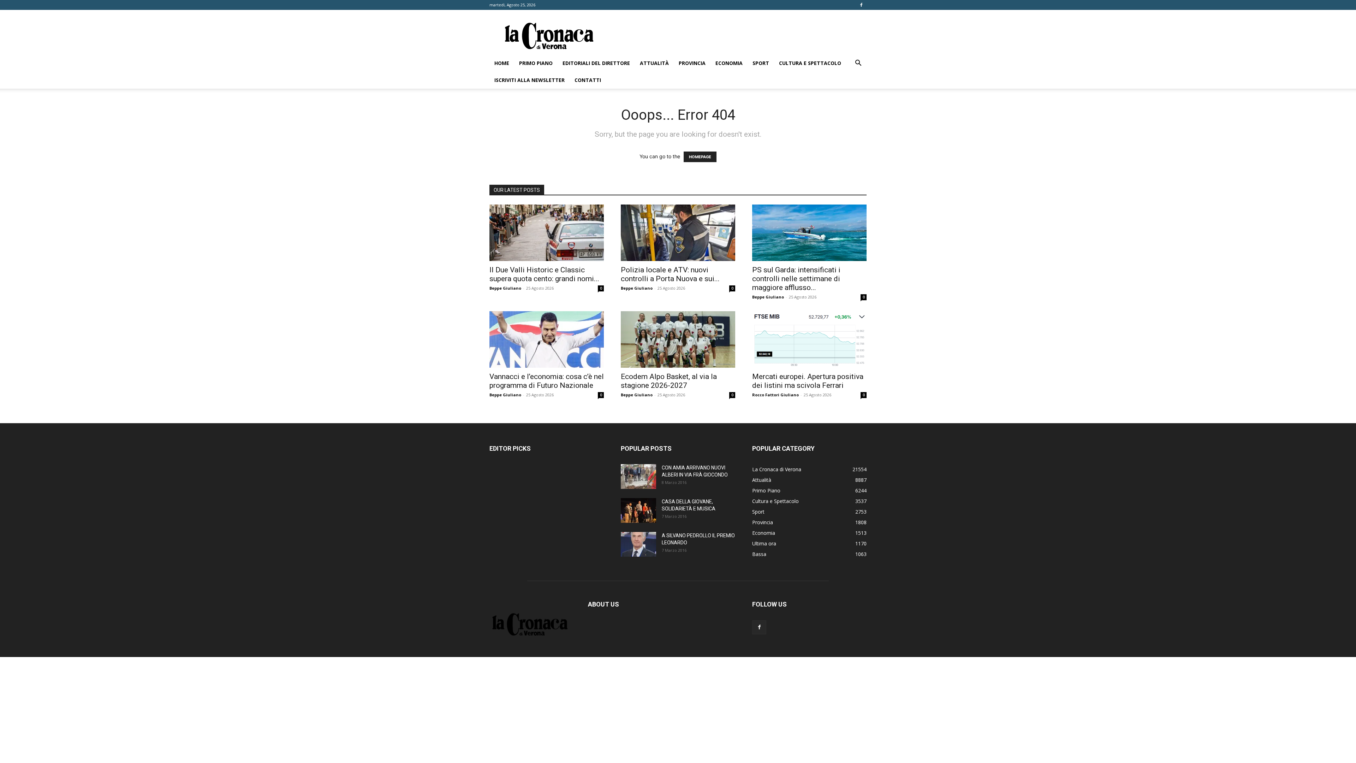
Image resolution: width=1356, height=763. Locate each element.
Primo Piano (536, 63)
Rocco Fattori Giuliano (775, 394)
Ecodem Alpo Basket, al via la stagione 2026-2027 (669, 381)
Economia (729, 63)
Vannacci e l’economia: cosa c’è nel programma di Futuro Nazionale (546, 381)
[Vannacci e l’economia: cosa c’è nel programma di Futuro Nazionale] (546, 339)
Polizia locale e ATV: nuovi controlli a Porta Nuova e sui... (670, 274)
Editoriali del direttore (596, 63)
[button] (858, 63)
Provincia (692, 63)
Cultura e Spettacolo (810, 63)
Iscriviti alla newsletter (529, 80)
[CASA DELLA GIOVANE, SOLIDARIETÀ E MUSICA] (638, 510)
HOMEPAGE (700, 156)
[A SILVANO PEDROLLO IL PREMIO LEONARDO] (638, 544)
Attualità (654, 63)
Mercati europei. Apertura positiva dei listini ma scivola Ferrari (807, 381)
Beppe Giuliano (505, 288)
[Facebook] (861, 5)
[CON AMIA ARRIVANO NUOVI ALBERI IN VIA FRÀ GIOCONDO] (638, 476)
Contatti (588, 80)
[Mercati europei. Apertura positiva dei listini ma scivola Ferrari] (809, 339)
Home (501, 63)
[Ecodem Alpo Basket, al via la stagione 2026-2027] (678, 339)
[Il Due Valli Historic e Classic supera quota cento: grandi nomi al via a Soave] (546, 233)
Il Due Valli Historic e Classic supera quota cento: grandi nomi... (544, 274)
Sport (761, 63)
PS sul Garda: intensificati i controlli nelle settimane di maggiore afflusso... (796, 279)
